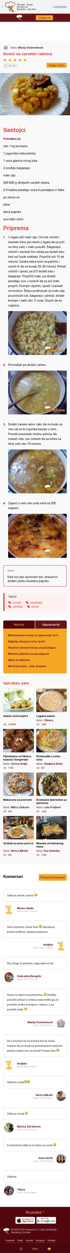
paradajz (18, 606)
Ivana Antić (46, 1157)
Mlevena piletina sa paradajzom (28, 653)
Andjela (48, 944)
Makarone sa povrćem (18, 792)
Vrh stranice (34, 1212)
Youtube (29, 1240)
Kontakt (26, 1232)
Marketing (16, 1232)
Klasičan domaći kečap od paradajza (32, 647)
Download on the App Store (25, 1220)
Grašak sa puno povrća (18, 836)
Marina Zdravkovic (29, 1126)
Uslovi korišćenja (48, 1229)
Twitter (20, 1240)
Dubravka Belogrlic (29, 976)
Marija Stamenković (30, 47)
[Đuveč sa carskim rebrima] (37, 333)
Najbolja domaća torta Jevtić (26, 641)
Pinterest (51, 1240)
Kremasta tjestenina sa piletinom (51, 792)
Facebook (10, 1240)
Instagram (40, 1240)
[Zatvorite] (2, 7)
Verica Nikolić (44, 1094)
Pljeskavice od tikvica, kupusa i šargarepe (18, 749)
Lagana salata (51, 707)
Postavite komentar (52, 877)
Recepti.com (6, 1231)
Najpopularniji (51, 624)
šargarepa (36, 602)
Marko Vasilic (25, 908)
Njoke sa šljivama (19, 659)
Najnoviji (19, 624)
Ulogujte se (44, 17)
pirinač (35, 606)
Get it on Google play (46, 1220)
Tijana (21, 1189)
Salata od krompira (18, 707)
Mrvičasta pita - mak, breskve (27, 666)
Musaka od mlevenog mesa (51, 836)
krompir (17, 602)
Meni (35, 1249)
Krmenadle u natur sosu (51, 749)
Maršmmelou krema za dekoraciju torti (33, 635)
